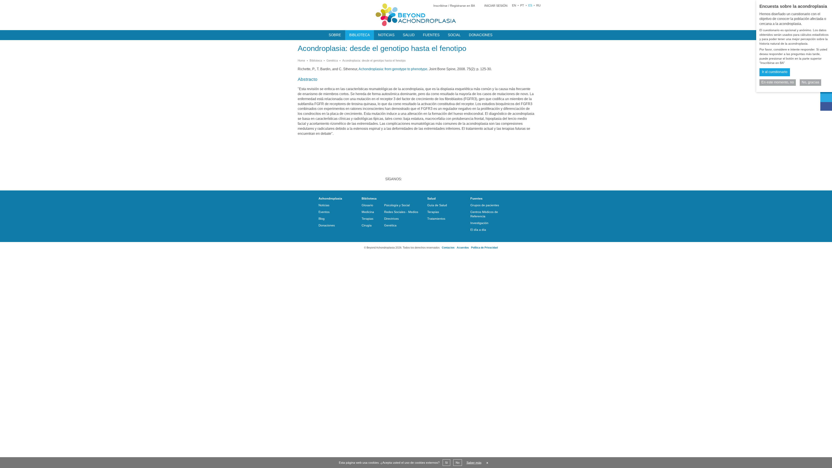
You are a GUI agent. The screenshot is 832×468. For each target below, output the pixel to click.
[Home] (416, 14)
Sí (446, 462)
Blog (321, 218)
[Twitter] (826, 97)
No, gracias (810, 82)
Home (301, 60)
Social (454, 35)
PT (522, 5)
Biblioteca (316, 60)
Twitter (420, 180)
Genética (332, 60)
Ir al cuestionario (774, 72)
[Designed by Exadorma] (346, 247)
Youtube (443, 180)
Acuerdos (463, 247)
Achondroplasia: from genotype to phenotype (392, 69)
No (458, 462)
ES (530, 5)
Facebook (431, 180)
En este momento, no (777, 82)
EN (514, 5)
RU (538, 5)
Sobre (335, 35)
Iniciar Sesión (495, 5)
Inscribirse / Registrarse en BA (454, 5)
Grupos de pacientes (484, 205)
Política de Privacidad (484, 247)
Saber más (473, 462)
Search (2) (502, 34)
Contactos (448, 247)
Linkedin (409, 180)
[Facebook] (826, 106)
